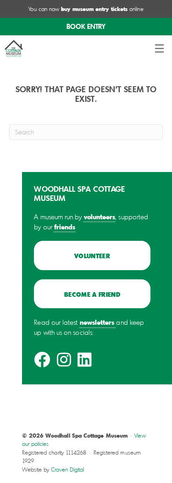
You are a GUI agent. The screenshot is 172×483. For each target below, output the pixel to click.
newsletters (97, 322)
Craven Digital (67, 469)
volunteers (100, 216)
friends (65, 226)
